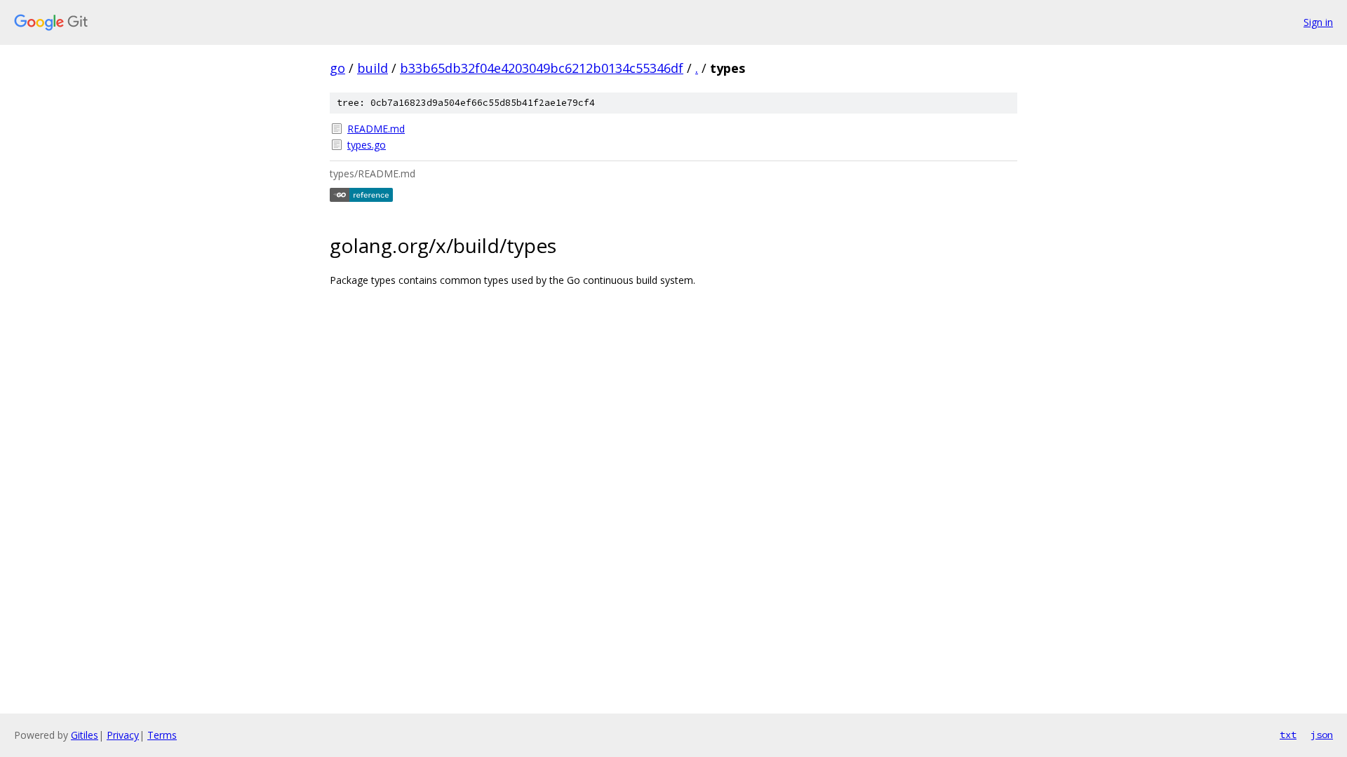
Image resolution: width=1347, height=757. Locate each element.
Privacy (123, 735)
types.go (366, 144)
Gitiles (84, 735)
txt (1288, 734)
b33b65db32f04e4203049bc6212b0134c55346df (541, 68)
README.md (376, 128)
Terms (162, 735)
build (372, 68)
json (1322, 734)
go (337, 68)
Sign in (1318, 22)
